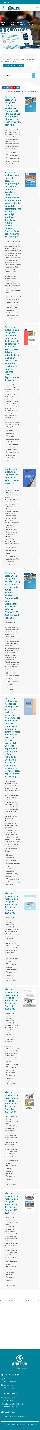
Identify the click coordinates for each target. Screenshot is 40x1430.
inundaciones (10, 684)
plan (11, 975)
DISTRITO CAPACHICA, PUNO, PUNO (11, 1070)
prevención (9, 978)
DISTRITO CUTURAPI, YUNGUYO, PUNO (11, 967)
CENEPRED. (20, 1427)
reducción (9, 980)
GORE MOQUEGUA (15, 296)
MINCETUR (12, 548)
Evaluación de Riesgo (12, 316)
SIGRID (12, 318)
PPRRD (15, 980)
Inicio (3, 37)
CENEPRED (12, 152)
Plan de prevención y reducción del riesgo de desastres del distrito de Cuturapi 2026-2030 (12, 903)
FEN (12, 164)
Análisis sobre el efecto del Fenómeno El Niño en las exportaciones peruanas (12, 476)
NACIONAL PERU (14, 155)
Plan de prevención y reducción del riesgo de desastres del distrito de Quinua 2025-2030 (12, 1203)
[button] (37, 8)
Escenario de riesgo (12, 161)
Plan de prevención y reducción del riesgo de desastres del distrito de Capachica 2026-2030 (12, 999)
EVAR (7, 318)
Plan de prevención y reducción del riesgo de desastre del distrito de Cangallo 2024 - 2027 (12, 1102)
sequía (8, 164)
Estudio (12, 559)
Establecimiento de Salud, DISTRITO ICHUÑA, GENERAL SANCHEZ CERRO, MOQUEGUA (13, 305)
